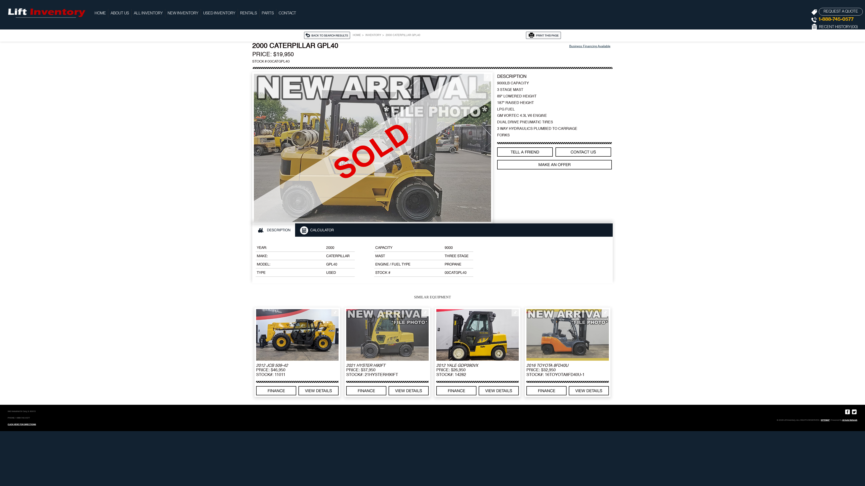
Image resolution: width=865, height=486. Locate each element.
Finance (276, 390)
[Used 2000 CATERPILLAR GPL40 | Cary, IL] (372, 148)
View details (318, 390)
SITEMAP (825, 420)
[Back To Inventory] (328, 35)
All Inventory (148, 13)
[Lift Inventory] (46, 12)
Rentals (248, 13)
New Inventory (183, 13)
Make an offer (554, 164)
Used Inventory (219, 13)
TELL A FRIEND (525, 152)
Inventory (373, 35)
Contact (287, 13)
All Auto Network (849, 420)
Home (100, 13)
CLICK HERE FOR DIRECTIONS (22, 424)
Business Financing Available (589, 46)
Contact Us (583, 152)
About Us (120, 13)
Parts (268, 13)
